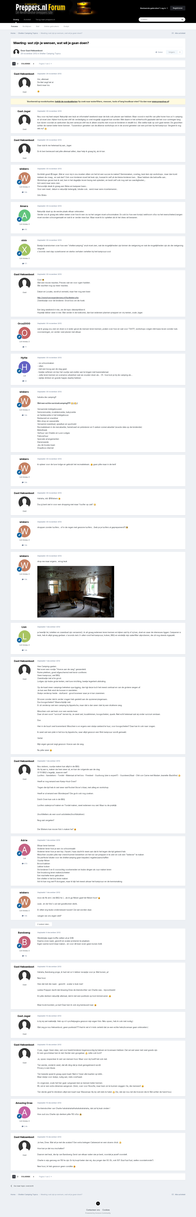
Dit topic (172, 19)
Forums (14, 26)
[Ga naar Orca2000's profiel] (25, 333)
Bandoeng (24, 932)
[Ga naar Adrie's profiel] (25, 850)
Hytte (24, 357)
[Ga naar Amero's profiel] (25, 215)
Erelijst (66, 26)
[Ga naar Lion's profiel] (25, 636)
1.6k (25, 192)
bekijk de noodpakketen (66, 101)
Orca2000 (24, 323)
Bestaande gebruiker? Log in (153, 8)
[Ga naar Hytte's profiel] (25, 367)
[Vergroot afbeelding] (38, 91)
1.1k (25, 956)
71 (25, 347)
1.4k (25, 650)
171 (25, 263)
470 (25, 863)
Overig (16, 19)
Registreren (178, 8)
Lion (24, 627)
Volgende (25, 64)
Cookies (106, 1210)
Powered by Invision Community (98, 1213)
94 (25, 381)
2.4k (25, 1126)
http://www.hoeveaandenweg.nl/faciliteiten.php (58, 297)
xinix (24, 240)
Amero (24, 206)
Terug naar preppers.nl (45, 19)
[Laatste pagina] (33, 63)
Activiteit (27, 19)
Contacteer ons (93, 1210)
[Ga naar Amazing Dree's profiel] (25, 1112)
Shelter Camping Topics (50, 53)
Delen (160, 52)
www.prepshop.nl (160, 101)
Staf (37, 26)
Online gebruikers (51, 26)
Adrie (24, 840)
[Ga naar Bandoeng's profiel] (25, 942)
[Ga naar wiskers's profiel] (25, 178)
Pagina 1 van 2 (45, 64)
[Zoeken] (182, 19)
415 (25, 229)
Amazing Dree (24, 1103)
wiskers (24, 168)
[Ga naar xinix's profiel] (25, 250)
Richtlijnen (27, 26)
